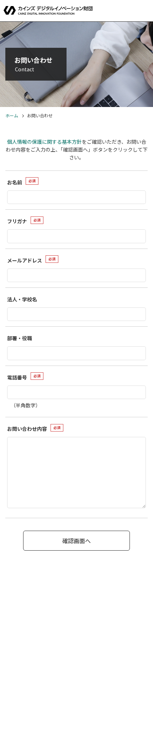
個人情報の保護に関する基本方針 (44, 141)
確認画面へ (76, 540)
